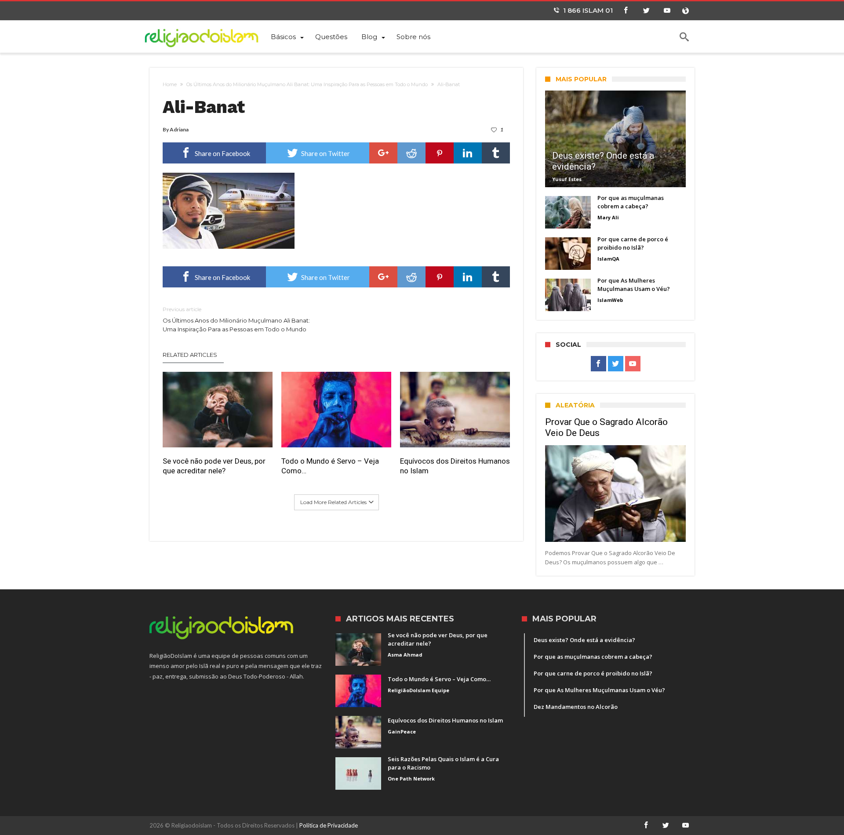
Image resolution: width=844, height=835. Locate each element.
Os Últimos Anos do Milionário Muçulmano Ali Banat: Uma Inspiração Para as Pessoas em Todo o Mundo (307, 84)
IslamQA (608, 258)
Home (170, 84)
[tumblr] (496, 152)
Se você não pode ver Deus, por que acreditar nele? (214, 466)
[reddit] (411, 152)
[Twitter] (646, 10)
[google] (383, 152)
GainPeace (402, 731)
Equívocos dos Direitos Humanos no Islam (455, 466)
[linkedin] (468, 152)
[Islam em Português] (206, 36)
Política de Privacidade (328, 825)
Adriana (179, 129)
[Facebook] (625, 10)
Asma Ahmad (405, 654)
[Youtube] (667, 10)
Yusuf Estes (567, 179)
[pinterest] (440, 152)
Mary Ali (608, 217)
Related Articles (190, 354)
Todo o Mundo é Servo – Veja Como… (330, 466)
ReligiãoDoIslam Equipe (418, 690)
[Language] (685, 10)
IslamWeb (610, 300)
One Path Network (411, 778)
